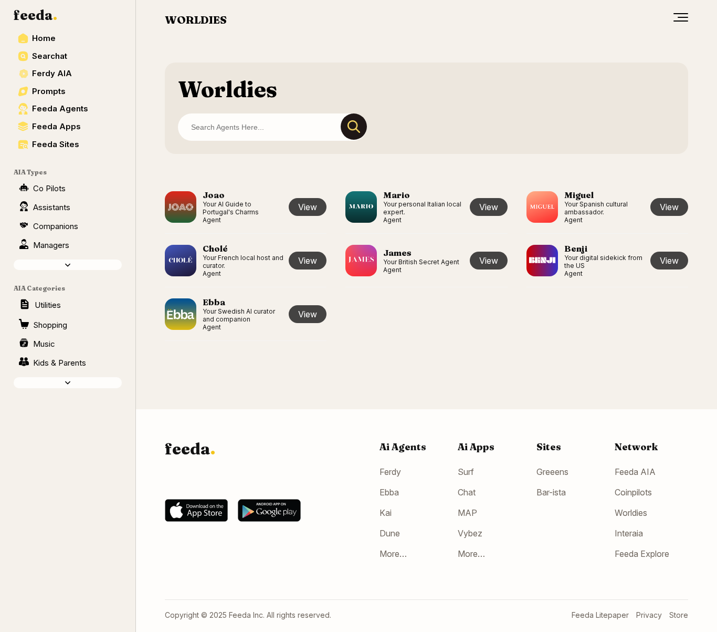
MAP (467, 512)
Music (44, 344)
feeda (35, 15)
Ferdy (390, 472)
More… (393, 553)
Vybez (470, 533)
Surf (466, 472)
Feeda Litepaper (600, 614)
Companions (55, 226)
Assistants (51, 207)
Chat (467, 492)
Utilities (48, 305)
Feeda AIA (635, 472)
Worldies (631, 512)
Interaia (629, 533)
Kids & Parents (59, 363)
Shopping (50, 325)
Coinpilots (633, 492)
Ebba (389, 492)
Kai (385, 512)
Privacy (649, 614)
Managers (51, 245)
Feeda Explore (642, 553)
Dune (389, 533)
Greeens (552, 472)
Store (678, 614)
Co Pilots (49, 188)
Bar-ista (551, 492)
